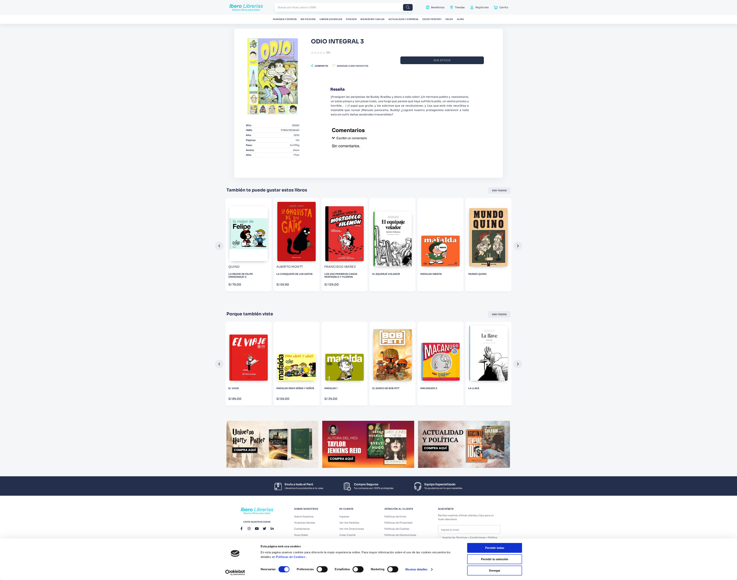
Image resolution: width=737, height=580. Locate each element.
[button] (319, 65)
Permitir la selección (494, 559)
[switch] (322, 569)
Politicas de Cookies (290, 556)
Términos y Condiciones (470, 537)
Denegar (494, 570)
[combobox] (344, 7)
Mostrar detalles (416, 569)
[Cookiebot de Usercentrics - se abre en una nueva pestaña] (235, 572)
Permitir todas (494, 547)
